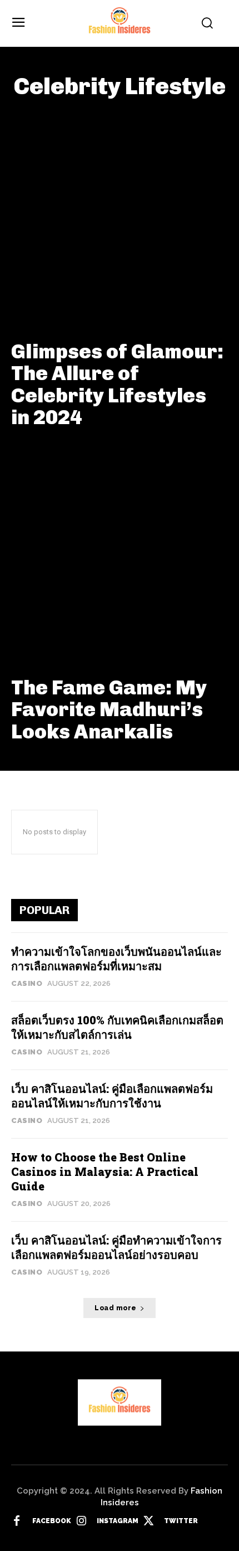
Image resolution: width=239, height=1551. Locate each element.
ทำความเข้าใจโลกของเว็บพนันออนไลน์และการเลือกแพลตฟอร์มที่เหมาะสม (116, 958)
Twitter (181, 1521)
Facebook (51, 1521)
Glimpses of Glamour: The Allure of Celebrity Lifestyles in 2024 (117, 384)
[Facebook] (17, 1521)
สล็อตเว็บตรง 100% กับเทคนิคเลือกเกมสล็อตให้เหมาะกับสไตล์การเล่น (117, 1027)
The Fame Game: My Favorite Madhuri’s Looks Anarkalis (109, 709)
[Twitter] (148, 1521)
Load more (115, 1308)
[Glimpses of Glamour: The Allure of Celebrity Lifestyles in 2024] (119, 218)
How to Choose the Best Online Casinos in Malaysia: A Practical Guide (104, 1171)
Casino (26, 983)
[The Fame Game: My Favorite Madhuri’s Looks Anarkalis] (119, 554)
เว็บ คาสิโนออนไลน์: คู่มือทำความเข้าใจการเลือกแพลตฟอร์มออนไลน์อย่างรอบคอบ (116, 1247)
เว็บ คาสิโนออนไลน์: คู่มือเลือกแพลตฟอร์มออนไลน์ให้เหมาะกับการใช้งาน (112, 1095)
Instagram (117, 1521)
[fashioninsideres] (120, 23)
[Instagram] (81, 1521)
